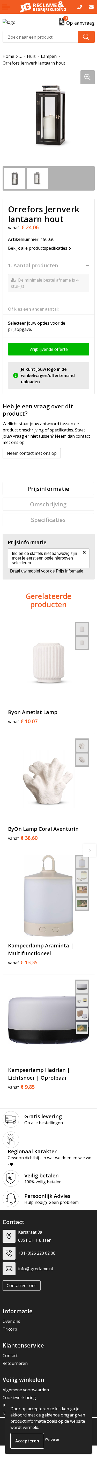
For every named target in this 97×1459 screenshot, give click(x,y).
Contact (10, 1355)
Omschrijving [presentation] (48, 504)
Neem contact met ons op (32, 453)
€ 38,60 (23, 838)
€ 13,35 (23, 962)
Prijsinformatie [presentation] (48, 488)
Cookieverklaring (19, 1397)
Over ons (11, 1321)
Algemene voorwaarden (26, 1390)
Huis (31, 56)
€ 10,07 (23, 721)
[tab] (48, 488)
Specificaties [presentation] (48, 519)
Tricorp (10, 1329)
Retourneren (15, 1363)
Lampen (49, 56)
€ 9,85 (21, 1087)
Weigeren (52, 1439)
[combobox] (40, 37)
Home (8, 56)
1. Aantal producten (33, 265)
